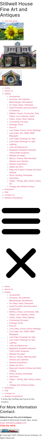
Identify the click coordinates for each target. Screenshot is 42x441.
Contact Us (10, 195)
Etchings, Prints (16, 124)
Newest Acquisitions (18, 164)
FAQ (6, 192)
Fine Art (12, 127)
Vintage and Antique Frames (21, 186)
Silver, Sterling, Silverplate (20, 175)
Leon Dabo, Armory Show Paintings (25, 130)
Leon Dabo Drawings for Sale (22, 138)
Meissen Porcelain (17, 155)
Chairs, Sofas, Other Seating (21, 119)
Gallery (8, 93)
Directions (9, 189)
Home (7, 88)
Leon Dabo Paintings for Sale (22, 141)
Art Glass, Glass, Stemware (21, 105)
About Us (9, 91)
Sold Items (14, 178)
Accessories (14, 96)
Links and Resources (18, 147)
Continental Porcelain (18, 122)
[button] (21, 242)
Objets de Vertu (16, 167)
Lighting (12, 144)
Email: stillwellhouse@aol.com (13, 423)
